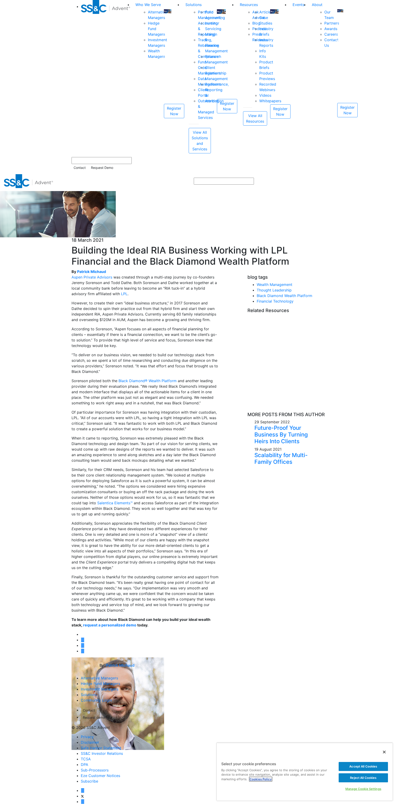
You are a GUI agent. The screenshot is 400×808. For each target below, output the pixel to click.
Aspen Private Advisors (92, 277)
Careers (331, 34)
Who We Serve (148, 4)
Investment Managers (99, 689)
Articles (266, 12)
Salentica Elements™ (115, 503)
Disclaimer (90, 742)
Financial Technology (275, 301)
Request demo (94, 717)
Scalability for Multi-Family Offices (281, 458)
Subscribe (89, 781)
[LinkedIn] (82, 801)
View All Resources (255, 118)
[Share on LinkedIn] (82, 645)
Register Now (174, 111)
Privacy (87, 736)
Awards (330, 28)
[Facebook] (82, 790)
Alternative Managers (99, 678)
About (317, 4)
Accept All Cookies (363, 766)
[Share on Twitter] (82, 640)
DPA (84, 764)
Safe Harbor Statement (101, 748)
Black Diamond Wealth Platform (284, 295)
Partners (331, 23)
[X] (82, 796)
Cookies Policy (261, 779)
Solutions (193, 4)
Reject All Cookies (363, 778)
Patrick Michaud (91, 271)
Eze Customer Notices (100, 775)
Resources (249, 4)
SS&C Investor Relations (102, 753)
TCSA (86, 759)
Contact (80, 168)
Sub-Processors (95, 770)
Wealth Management (274, 284)
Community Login (96, 700)
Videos (265, 95)
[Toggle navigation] (393, 181)
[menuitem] (106, 76)
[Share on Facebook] (82, 651)
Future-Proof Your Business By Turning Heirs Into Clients (281, 434)
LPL (124, 293)
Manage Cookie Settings (363, 789)
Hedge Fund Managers (100, 683)
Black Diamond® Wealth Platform (148, 380)
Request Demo (102, 168)
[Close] (384, 752)
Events (298, 4)
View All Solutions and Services (200, 140)
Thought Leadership (274, 290)
